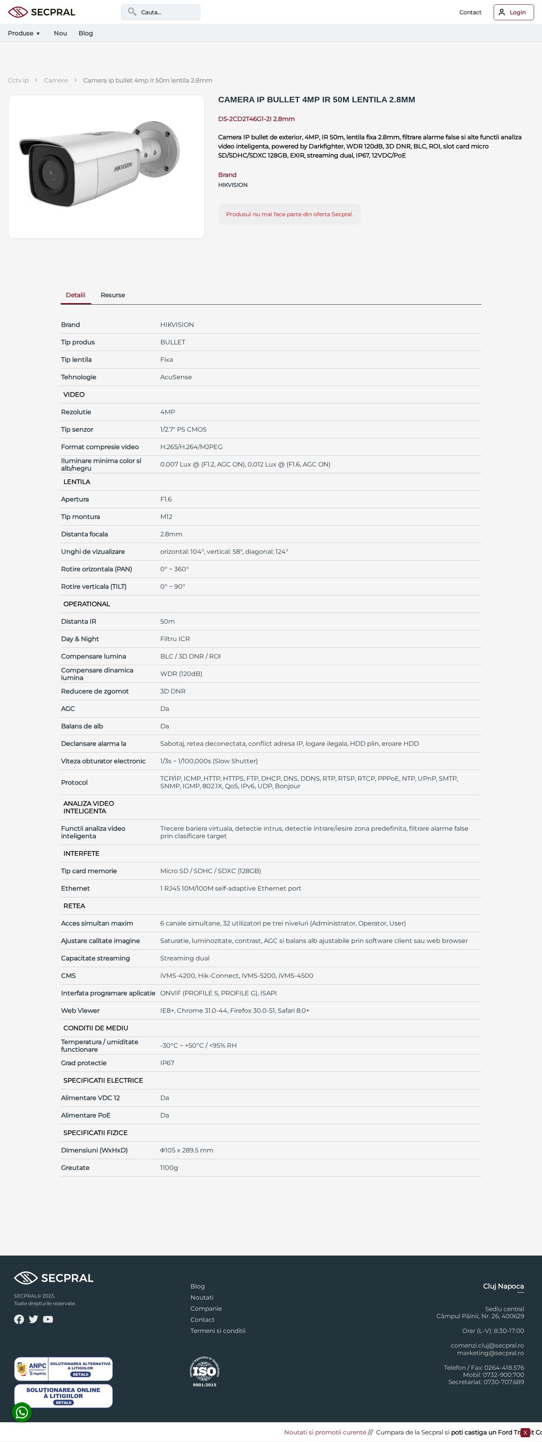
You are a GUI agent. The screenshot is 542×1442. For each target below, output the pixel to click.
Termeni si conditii (218, 1330)
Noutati (201, 1297)
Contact (470, 12)
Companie (206, 1308)
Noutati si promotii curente (309, 1432)
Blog (197, 1286)
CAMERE (56, 80)
